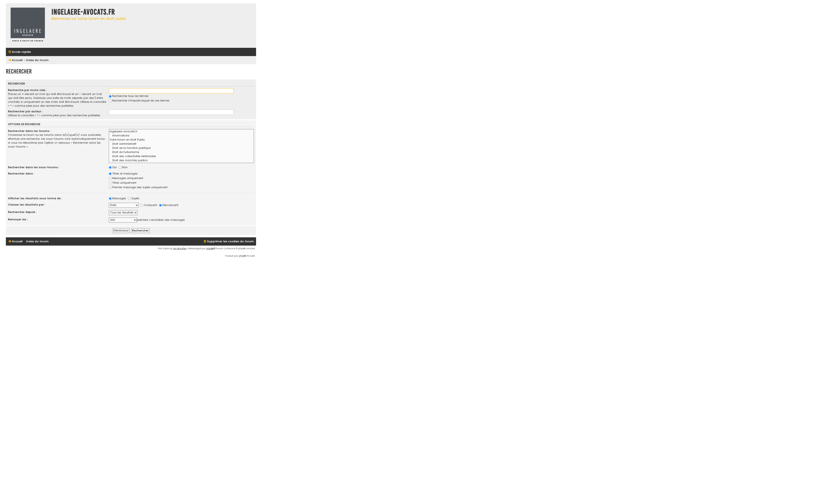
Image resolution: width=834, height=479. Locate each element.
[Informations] (181, 136)
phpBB (209, 248)
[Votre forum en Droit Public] (181, 140)
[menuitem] (228, 241)
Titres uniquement (124, 183)
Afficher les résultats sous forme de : (35, 198)
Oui (114, 167)
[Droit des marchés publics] (181, 160)
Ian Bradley (180, 248)
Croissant (150, 205)
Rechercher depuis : (22, 212)
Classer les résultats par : (27, 204)
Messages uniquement (127, 178)
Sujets (135, 198)
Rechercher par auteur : (25, 111)
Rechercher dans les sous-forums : (34, 167)
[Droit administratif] (181, 144)
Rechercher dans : (21, 173)
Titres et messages (125, 173)
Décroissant (170, 205)
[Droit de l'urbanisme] (181, 152)
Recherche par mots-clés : (27, 90)
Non (124, 167)
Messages (119, 198)
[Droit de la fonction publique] (181, 148)
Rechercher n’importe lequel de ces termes (140, 100)
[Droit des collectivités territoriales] (181, 156)
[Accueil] (27, 25)
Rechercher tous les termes (130, 96)
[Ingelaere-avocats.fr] (181, 132)
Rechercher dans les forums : (29, 131)
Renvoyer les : (18, 219)
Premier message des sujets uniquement (139, 187)
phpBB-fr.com (247, 256)
